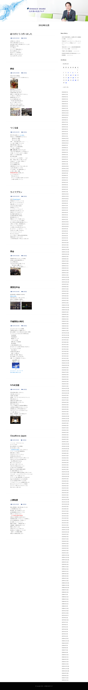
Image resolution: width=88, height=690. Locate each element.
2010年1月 (64, 552)
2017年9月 (64, 339)
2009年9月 (64, 562)
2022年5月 (64, 210)
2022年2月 (64, 217)
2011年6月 (64, 513)
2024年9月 (64, 145)
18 (68, 77)
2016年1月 (64, 386)
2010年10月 (64, 532)
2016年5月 (64, 376)
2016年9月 (64, 367)
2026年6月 (64, 96)
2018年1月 (64, 330)
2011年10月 (64, 504)
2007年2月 (64, 633)
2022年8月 (64, 203)
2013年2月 (64, 467)
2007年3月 (64, 631)
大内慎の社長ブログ (48, 686)
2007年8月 (64, 620)
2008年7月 (64, 594)
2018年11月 (64, 307)
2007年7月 (64, 622)
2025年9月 (64, 117)
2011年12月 (64, 499)
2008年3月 (64, 603)
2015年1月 (64, 413)
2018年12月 (64, 305)
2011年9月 (64, 506)
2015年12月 (64, 388)
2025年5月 (64, 126)
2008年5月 (64, 599)
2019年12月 (64, 277)
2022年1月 (64, 219)
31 (66, 82)
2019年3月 (64, 298)
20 (73, 77)
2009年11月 (64, 557)
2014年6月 (64, 430)
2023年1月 (64, 191)
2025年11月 (64, 112)
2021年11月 (64, 224)
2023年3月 (64, 187)
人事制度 (14, 500)
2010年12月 (64, 527)
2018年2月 (64, 328)
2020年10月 (64, 254)
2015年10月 (64, 393)
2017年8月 (64, 342)
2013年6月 (64, 457)
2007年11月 (64, 613)
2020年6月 (64, 263)
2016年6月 (64, 374)
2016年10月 (64, 365)
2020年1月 (64, 275)
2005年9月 (64, 673)
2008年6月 (64, 596)
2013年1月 (64, 469)
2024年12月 (64, 138)
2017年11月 (64, 335)
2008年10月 (64, 587)
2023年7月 (64, 177)
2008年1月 (64, 608)
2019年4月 (64, 295)
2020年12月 (64, 249)
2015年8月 (64, 397)
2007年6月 (64, 624)
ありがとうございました (21, 34)
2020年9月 (64, 256)
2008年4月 (64, 601)
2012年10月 (64, 476)
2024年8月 (64, 147)
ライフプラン (16, 192)
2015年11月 (64, 390)
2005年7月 (64, 677)
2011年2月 (64, 522)
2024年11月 (64, 140)
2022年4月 (64, 212)
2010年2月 (64, 550)
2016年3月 (64, 381)
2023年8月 (64, 175)
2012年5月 (64, 488)
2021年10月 (64, 226)
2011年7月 (64, 511)
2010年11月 (64, 529)
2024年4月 (64, 157)
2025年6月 (64, 124)
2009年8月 (64, 564)
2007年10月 (64, 615)
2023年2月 (64, 189)
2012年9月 (64, 478)
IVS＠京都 (14, 385)
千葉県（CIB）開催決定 (67, 51)
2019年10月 (64, 282)
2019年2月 (64, 300)
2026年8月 (64, 92)
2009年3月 (64, 576)
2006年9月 (64, 645)
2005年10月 (64, 671)
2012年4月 (64, 490)
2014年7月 (64, 427)
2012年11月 (64, 474)
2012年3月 (64, 492)
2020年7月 (64, 261)
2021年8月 (64, 231)
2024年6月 (64, 152)
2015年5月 (64, 404)
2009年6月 (64, 569)
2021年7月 (64, 233)
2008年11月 (64, 585)
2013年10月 (64, 448)
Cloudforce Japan (18, 436)
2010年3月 (64, 548)
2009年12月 (64, 555)
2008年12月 (64, 583)
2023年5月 (64, 182)
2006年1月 (64, 664)
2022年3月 (64, 214)
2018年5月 (64, 321)
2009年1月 (64, 580)
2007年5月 (64, 626)
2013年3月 (64, 464)
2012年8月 (64, 481)
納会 (12, 68)
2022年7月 (64, 205)
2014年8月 (64, 425)
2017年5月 (64, 349)
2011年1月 (64, 525)
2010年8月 (64, 536)
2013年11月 (64, 446)
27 (73, 80)
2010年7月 (64, 539)
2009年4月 (64, 573)
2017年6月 (64, 346)
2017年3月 (64, 353)
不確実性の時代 (17, 321)
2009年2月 (64, 578)
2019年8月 (64, 286)
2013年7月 (64, 455)
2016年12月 (64, 360)
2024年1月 (64, 163)
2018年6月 (64, 319)
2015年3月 (64, 409)
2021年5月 (64, 238)
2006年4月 (64, 657)
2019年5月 (64, 293)
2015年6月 (64, 402)
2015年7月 (64, 400)
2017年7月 (64, 344)
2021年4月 (64, 240)
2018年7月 (64, 316)
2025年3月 (64, 131)
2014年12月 (64, 416)
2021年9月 (64, 228)
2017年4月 (64, 351)
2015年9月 (64, 395)
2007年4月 (64, 629)
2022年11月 (64, 196)
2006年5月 (64, 654)
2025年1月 (64, 136)
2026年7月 (64, 94)
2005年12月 (64, 666)
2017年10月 (64, 337)
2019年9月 (64, 284)
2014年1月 (64, 441)
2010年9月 (64, 534)
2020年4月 (64, 268)
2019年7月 (64, 289)
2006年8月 (64, 647)
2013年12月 (64, 444)
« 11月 (64, 87)
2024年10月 (64, 143)
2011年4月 (64, 518)
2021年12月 (64, 221)
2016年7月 (64, 372)
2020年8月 (64, 258)
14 (75, 75)
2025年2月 (64, 133)
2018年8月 (64, 314)
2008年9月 (64, 589)
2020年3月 (64, 270)
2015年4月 (64, 407)
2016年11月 (64, 363)
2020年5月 (64, 265)
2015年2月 (64, 411)
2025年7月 (64, 122)
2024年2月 (64, 161)
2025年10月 (64, 115)
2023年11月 (64, 168)
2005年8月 (64, 675)
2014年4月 (64, 434)
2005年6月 (64, 680)
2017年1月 (64, 358)
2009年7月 (64, 566)
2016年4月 (64, 379)
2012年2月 (64, 495)
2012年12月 (64, 471)
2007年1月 (64, 636)
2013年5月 (64, 460)
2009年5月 (64, 571)
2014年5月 (64, 432)
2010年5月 (64, 543)
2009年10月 (64, 559)
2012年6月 (64, 485)
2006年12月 (64, 638)
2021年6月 (64, 235)
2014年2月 (64, 439)
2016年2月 (64, 383)
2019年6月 (64, 291)
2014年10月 (64, 420)
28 (75, 80)
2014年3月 (64, 437)
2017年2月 (64, 356)
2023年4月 (64, 184)
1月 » (67, 87)
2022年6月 (64, 207)
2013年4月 (64, 462)
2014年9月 (64, 423)
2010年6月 (64, 541)
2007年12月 (64, 610)
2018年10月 (64, 309)
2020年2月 (64, 272)
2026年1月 (64, 108)
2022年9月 (64, 201)
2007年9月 (64, 617)
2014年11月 (64, 418)
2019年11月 (64, 279)
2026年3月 (64, 103)
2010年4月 (64, 545)
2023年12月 (64, 166)
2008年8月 (64, 592)
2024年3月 (64, 159)
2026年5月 (64, 99)
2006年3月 (64, 659)
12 (70, 75)
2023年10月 (64, 170)
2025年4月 (64, 129)
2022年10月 (64, 198)
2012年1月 (64, 497)
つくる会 (14, 128)
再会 (12, 251)
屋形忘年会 (15, 287)
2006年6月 (64, 652)
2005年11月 (64, 668)
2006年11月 (64, 640)
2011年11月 (64, 501)
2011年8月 (64, 508)
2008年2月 (64, 606)
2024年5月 (64, 154)
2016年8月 (64, 370)
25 (68, 80)
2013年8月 (64, 453)
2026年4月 (64, 101)
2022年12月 (64, 194)
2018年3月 (64, 326)
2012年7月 (64, 483)
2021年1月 (64, 247)
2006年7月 (64, 650)
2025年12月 (64, 110)
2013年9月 (64, 451)
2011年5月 (64, 515)
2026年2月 (64, 106)
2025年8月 (64, 119)
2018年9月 (64, 312)
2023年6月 (64, 180)
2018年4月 (64, 323)
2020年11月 (64, 251)
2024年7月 (64, 150)
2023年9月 (64, 173)
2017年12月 (64, 332)
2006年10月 (64, 643)
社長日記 (25, 38)
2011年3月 (64, 520)
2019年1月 (64, 302)
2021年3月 (64, 242)
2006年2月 (64, 661)
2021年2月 (64, 244)
